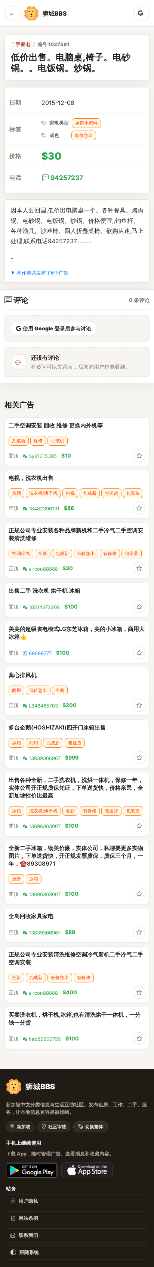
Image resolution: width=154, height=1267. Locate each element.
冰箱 (16, 742)
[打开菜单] (12, 13)
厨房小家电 (86, 123)
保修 (38, 440)
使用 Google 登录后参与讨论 (57, 328)
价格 (15, 156)
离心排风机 (23, 675)
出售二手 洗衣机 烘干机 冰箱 (44, 590)
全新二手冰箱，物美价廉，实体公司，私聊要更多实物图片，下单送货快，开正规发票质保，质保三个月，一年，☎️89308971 (76, 855)
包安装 (133, 493)
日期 (15, 102)
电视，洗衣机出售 (31, 477)
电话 (15, 177)
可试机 (57, 440)
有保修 (110, 553)
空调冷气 (21, 553)
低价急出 (84, 135)
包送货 (111, 493)
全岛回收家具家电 (31, 916)
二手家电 (20, 44)
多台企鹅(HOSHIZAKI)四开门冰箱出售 (57, 727)
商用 (16, 690)
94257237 (66, 178)
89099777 (40, 653)
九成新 (18, 440)
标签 (15, 129)
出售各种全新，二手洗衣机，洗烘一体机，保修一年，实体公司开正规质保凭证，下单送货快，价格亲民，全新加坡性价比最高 (76, 787)
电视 (70, 493)
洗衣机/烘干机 (43, 493)
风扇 (16, 493)
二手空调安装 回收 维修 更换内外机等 (56, 425)
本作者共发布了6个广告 (42, 273)
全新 (42, 553)
